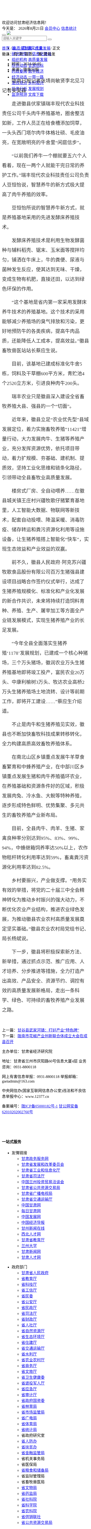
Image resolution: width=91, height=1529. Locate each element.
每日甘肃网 (31, 1211)
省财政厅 (29, 1319)
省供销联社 (31, 1517)
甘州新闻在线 (33, 1228)
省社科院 (29, 1499)
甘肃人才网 (31, 1257)
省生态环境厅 (33, 1337)
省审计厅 (29, 1395)
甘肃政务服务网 (35, 1159)
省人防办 (29, 1441)
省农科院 (29, 1511)
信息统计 (69, 28)
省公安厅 (29, 1302)
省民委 (27, 1296)
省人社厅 (29, 1325)
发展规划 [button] (36, 89)
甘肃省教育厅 (33, 1240)
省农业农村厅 (33, 1360)
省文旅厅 (29, 1372)
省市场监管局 (33, 1412)
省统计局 (29, 1430)
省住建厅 (29, 1343)
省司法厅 (29, 1313)
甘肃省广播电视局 (36, 1193)
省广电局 (29, 1418)
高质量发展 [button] (38, 60)
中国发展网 (31, 1217)
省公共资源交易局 (36, 1523)
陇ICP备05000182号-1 (39, 1106)
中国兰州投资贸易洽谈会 (42, 1182)
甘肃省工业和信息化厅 (40, 1170)
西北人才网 (31, 1234)
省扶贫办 (29, 1447)
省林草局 (29, 1406)
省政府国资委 (33, 1401)
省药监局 (29, 1493)
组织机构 (19, 60)
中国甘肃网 (31, 1205)
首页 (6, 48)
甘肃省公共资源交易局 (40, 1188)
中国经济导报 (33, 1222)
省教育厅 (29, 1279)
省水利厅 (29, 1354)
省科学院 (29, 1505)
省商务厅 (29, 1366)
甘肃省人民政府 (35, 1273)
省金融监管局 (33, 1453)
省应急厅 (29, 1389)
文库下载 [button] (36, 94)
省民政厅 (29, 1308)
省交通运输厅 (33, 1348)
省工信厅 (29, 1290)
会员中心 (52, 28)
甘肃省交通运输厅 (36, 1199)
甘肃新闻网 (31, 1252)
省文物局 (29, 1488)
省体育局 (29, 1424)
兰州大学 (29, 1246)
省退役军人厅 (33, 1383)
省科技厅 (29, 1284)
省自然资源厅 (33, 1331)
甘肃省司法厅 (33, 1176)
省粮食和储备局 (35, 1470)
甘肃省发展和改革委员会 (42, 1164)
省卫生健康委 (33, 1377)
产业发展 (42, 48)
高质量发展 (22, 48)
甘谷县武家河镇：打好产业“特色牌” (48, 1030)
